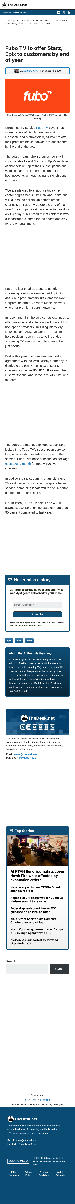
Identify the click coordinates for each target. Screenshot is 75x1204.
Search (11, 961)
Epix (9, 640)
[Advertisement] (37, 256)
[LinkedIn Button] (28, 727)
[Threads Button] (40, 727)
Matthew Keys (30, 71)
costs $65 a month (18, 463)
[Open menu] (69, 5)
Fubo (19, 640)
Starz (29, 640)
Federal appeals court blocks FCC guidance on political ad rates (33, 910)
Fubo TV (42, 127)
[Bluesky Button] (34, 727)
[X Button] (22, 727)
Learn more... (45, 23)
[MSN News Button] (46, 727)
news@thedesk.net (25, 754)
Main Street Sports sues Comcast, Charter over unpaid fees (33, 920)
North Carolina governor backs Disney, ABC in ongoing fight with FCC (37, 931)
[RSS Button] (52, 727)
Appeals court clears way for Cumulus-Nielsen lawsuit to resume (37, 899)
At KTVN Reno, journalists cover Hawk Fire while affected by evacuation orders (37, 875)
